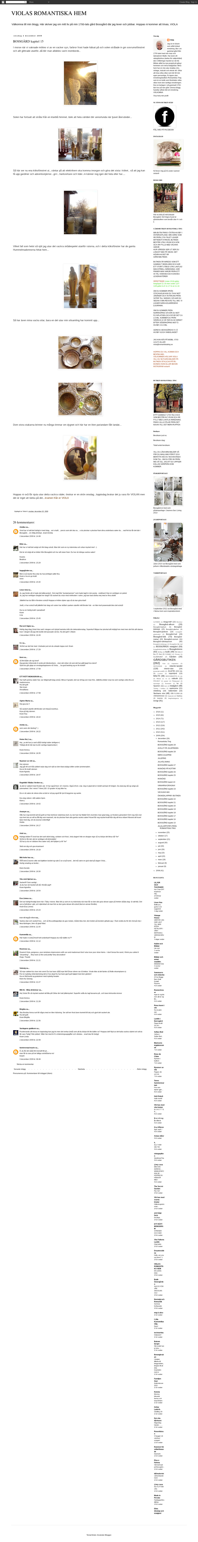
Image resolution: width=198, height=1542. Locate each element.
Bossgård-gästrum (160, 632)
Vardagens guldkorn (28, 1028)
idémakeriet (159, 1474)
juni (159, 849)
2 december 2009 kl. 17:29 (30, 650)
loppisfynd (173, 673)
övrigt (155, 701)
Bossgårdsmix (175, 649)
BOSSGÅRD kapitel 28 (167, 752)
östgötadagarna (173, 698)
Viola (172, 40)
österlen (160, 698)
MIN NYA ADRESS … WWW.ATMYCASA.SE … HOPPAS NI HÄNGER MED (159, 1173)
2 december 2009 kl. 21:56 (30, 1021)
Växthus (179, 696)
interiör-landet (176, 666)
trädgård (174, 686)
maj (159, 853)
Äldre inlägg (142, 1069)
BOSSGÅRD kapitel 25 (167, 775)
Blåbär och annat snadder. (158, 959)
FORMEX (168, 654)
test (165, 686)
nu (166, 678)
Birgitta (23, 1009)
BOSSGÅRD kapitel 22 (167, 799)
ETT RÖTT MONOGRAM (29, 677)
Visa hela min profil (160, 96)
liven (21, 657)
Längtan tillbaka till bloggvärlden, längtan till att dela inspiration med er (159, 1365)
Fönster (177, 654)
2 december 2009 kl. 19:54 (30, 891)
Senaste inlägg (20, 1069)
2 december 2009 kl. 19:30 (30, 871)
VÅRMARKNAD (158, 696)
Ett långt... (157, 1217)
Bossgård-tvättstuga (160, 644)
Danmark (157, 1454)
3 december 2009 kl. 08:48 (30, 1059)
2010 (158, 732)
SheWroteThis (159, 1158)
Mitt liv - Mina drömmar (29, 990)
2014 (158, 719)
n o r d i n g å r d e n (27, 918)
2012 (158, 725)
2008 (158, 871)
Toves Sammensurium (159, 1083)
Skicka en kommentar (25, 1064)
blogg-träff (167, 622)
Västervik (171, 696)
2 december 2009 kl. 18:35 (30, 753)
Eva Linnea (24, 898)
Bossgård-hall (171, 634)
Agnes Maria (25, 701)
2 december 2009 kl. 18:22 (30, 717)
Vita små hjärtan (26, 879)
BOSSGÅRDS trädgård (166, 646)
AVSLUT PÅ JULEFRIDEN (168, 748)
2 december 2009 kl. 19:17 (30, 826)
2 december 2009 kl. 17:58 (30, 669)
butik (167, 652)
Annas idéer (159, 1136)
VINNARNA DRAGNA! (166, 786)
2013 (158, 722)
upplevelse (173, 688)
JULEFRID (162, 758)
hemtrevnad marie (27, 1048)
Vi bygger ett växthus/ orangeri (158, 1438)
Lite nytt (157, 948)
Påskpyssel (176, 681)
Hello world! (158, 1098)
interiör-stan (169, 669)
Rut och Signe (25, 626)
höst (163, 663)
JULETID (171, 671)
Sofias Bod (158, 1032)
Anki (21, 833)
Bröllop (160, 652)
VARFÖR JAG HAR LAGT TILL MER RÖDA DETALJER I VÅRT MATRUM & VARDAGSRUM (159, 928)
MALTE (156, 676)
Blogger (108, 1535)
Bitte (21, 544)
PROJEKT (156, 681)
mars (160, 860)
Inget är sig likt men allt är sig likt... (159, 997)
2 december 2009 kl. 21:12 (30, 941)
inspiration (175, 663)
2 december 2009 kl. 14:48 (30, 536)
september (162, 839)
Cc (21, 643)
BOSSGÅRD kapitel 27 (167, 765)
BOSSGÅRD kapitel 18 (167, 813)
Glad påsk (157, 1244)
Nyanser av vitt (26, 761)
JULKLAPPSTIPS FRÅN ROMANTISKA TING (167, 827)
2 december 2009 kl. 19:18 (30, 850)
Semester (168, 683)
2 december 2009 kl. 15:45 (30, 618)
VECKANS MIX (164, 792)
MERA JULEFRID (164, 755)
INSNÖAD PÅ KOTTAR (167, 769)
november (162, 832)
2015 (158, 715)
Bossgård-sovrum (171, 639)
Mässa (159, 678)
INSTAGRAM (157, 666)
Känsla (157, 1392)
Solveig (23, 968)
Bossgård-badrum (159, 627)
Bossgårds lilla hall (176, 644)
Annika (22, 527)
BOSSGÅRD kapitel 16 (167, 819)
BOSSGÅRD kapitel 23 (167, 789)
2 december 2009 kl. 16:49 (30, 635)
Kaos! (156, 1326)
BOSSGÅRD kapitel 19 (167, 809)
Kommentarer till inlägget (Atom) (39, 1073)
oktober (161, 836)
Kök (181, 671)
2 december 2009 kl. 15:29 (30, 563)
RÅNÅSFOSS (159, 964)
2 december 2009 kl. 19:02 (30, 804)
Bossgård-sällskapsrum (162, 642)
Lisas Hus (158, 902)
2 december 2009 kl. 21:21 (30, 960)
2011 (158, 729)
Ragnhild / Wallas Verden (30, 783)
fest (160, 654)
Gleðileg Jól (158, 1411)
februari (161, 863)
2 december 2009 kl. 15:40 (30, 582)
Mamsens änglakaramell (159, 1045)
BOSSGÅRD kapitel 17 (167, 816)
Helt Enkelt (158, 1096)
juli (159, 846)
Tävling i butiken (159, 688)
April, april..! (158, 1129)
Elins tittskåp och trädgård (159, 1511)
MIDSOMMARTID (171, 676)
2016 (158, 712)
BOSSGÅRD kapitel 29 (167, 745)
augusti (161, 843)
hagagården (24, 571)
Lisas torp (24, 590)
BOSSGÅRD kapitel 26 (167, 772)
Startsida (81, 1069)
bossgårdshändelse (160, 649)
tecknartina (159, 1333)
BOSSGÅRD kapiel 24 (166, 782)
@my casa (158, 1165)
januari (161, 866)
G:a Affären (159, 1127)
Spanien (156, 686)
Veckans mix (159, 693)
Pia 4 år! (157, 1191)
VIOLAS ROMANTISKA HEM (49, 13)
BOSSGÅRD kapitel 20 (167, 806)
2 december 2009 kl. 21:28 (30, 1001)
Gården (172, 656)
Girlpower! (157, 1335)
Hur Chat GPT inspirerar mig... (159, 892)
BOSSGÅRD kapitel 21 (167, 802)
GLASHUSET (158, 657)
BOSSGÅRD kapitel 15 (167, 823)
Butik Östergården (159, 1282)
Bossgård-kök (159, 636)
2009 (158, 736)
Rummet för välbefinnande (159, 1449)
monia (22, 725)
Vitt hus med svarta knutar (159, 1199)
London (160, 673)
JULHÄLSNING (164, 762)
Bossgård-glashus (172, 629)
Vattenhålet (172, 691)
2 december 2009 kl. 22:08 (30, 1040)
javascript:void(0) (159, 671)
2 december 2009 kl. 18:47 (30, 775)
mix (181, 676)
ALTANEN (156, 622)
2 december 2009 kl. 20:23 (30, 910)
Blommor (179, 622)
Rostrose (23, 949)
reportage (156, 683)
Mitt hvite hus (25, 858)
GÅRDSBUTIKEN (164, 659)
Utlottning (157, 691)
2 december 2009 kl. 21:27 (30, 982)
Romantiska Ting (164, 742)
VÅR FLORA (175, 693)
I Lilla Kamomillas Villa (159, 1321)
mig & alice (158, 1313)
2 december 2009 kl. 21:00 (30, 927)
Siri (177, 683)
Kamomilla (24, 935)
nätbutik (175, 678)
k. (155, 1143)
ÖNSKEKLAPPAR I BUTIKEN (169, 796)
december (162, 738)
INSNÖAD (162, 779)
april (160, 856)
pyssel (166, 681)
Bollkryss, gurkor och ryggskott (158, 907)
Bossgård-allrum (166, 624)
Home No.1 (24, 739)
